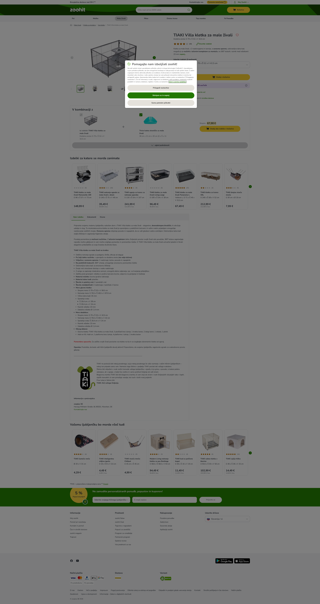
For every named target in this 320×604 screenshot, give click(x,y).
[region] (161, 84)
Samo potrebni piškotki (161, 103)
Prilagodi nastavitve (161, 88)
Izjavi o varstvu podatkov (177, 82)
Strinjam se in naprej (160, 95)
